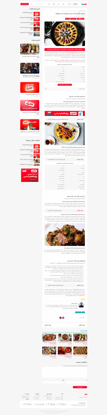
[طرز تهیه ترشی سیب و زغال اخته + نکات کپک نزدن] (65, 337)
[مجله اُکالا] (84, 4)
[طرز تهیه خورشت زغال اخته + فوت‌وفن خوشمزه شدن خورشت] (49, 337)
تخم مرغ (82, 18)
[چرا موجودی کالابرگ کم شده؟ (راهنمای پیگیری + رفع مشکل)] (37, 34)
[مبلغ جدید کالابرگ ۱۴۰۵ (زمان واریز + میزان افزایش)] (37, 24)
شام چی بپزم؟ (37, 395)
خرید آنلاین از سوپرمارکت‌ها (59, 397)
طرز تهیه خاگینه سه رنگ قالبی (55, 210)
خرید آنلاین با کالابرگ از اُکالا (48, 395)
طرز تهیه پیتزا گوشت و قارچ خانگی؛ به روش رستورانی (80, 356)
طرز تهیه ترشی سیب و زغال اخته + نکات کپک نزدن (65, 343)
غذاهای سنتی (78, 312)
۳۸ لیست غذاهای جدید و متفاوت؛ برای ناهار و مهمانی (81, 343)
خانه (83, 11)
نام (86, 380)
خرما (78, 18)
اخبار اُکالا (54, 4)
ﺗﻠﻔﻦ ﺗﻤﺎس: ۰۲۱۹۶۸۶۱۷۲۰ (25, 395)
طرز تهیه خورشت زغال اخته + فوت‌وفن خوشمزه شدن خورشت (50, 343)
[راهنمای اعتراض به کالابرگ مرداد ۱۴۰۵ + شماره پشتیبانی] (37, 29)
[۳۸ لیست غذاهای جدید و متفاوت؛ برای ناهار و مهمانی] (80, 337)
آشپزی (76, 4)
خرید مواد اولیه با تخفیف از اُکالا (65, 84)
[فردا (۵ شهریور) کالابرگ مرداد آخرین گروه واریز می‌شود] (37, 19)
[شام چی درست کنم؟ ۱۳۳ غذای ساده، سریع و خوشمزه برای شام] (49, 350)
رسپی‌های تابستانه (49, 399)
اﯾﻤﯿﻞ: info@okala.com (25, 397)
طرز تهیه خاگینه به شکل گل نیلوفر (55, 285)
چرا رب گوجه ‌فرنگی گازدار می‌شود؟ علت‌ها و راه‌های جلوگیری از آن (65, 356)
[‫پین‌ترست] (63, 318)
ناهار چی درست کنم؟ (36, 397)
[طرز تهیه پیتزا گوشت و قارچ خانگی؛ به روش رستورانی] (80, 350)
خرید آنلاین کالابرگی (78, 49)
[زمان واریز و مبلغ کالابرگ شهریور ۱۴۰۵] (37, 14)
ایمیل (63, 380)
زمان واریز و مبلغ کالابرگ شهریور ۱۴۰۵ (27, 12)
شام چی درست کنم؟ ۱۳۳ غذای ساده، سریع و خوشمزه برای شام (49, 356)
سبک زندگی (69, 4)
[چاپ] (60, 318)
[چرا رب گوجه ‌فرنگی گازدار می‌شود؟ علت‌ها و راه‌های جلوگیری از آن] (65, 350)
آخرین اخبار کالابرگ (49, 397)
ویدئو (58, 4)
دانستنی (63, 4)
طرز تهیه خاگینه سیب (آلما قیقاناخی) (56, 159)
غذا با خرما (67, 18)
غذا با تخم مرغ (73, 18)
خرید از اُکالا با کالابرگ (25, 4)
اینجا (52, 49)
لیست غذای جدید (36, 399)
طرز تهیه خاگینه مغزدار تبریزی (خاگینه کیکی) (58, 119)
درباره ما (49, 4)
